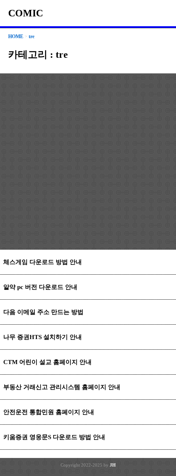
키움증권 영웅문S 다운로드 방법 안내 (54, 437)
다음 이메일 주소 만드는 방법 (43, 312)
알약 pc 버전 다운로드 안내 (40, 287)
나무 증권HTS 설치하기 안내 (42, 337)
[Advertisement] (88, 161)
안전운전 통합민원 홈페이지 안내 (48, 412)
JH (113, 464)
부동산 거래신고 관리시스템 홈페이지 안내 (61, 387)
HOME (15, 36)
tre (31, 36)
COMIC (25, 13)
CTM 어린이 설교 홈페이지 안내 (47, 362)
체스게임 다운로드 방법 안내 (42, 262)
